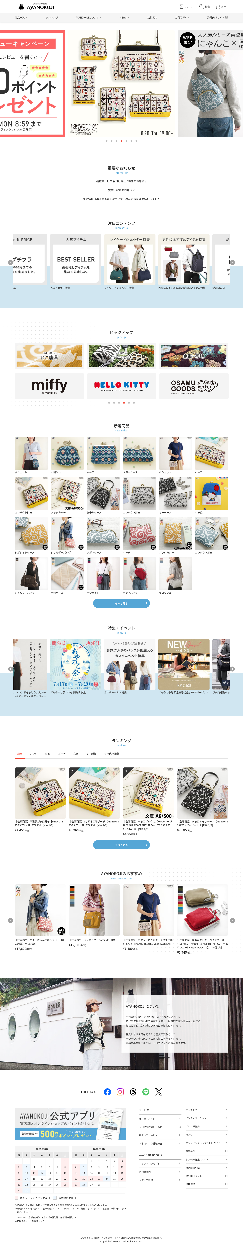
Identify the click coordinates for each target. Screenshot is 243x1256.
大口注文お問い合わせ (150, 1127)
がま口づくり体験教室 (150, 1143)
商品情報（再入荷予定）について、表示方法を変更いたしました (121, 199)
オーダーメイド (147, 1118)
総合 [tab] (19, 753)
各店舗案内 (145, 1171)
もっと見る (121, 603)
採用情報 (190, 1184)
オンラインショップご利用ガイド (203, 1143)
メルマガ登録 (193, 1126)
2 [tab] (111, 141)
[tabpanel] (121, 801)
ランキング (52, 17)
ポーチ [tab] (62, 753)
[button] (204, 6)
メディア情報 (146, 1180)
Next (232, 262)
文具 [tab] (75, 753)
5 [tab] (126, 141)
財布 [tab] (47, 753)
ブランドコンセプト (149, 1163)
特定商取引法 (193, 1167)
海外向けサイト (216, 17)
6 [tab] (131, 141)
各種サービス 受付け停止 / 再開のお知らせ (121, 181)
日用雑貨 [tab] (91, 753)
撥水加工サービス (148, 1135)
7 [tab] (136, 141)
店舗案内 (152, 17)
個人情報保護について (197, 1159)
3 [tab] (116, 141)
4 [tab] (121, 141)
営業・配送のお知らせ (121, 190)
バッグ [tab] (34, 753)
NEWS (189, 1134)
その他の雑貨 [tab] (111, 753)
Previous (10, 262)
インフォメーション (196, 1118)
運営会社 (190, 1151)
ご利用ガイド (182, 17)
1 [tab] (106, 141)
